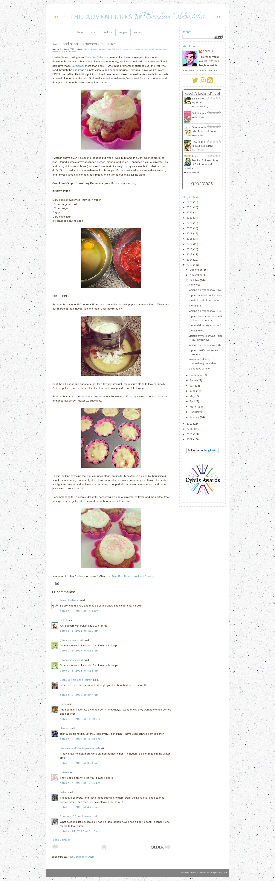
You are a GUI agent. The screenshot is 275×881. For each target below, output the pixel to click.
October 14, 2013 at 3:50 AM (80, 831)
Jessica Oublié (192, 172)
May (192, 396)
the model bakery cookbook (205, 325)
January (195, 417)
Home (80, 32)
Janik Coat (199, 135)
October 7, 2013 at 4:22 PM (79, 806)
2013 (190, 264)
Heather (64, 728)
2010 (190, 434)
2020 (190, 228)
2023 (190, 212)
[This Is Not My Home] (188, 103)
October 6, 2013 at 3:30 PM (79, 630)
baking (86, 49)
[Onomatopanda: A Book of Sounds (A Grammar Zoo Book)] (188, 134)
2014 (190, 259)
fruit (113, 49)
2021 (190, 222)
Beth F (64, 619)
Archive (108, 32)
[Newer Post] (55, 848)
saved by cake (141, 49)
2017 (190, 243)
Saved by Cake (94, 57)
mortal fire (195, 305)
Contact (138, 32)
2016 (190, 249)
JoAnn (63, 792)
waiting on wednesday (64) (205, 310)
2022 (190, 217)
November (196, 274)
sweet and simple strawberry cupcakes (84, 44)
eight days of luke (199, 368)
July (192, 385)
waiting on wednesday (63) (205, 344)
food (109, 49)
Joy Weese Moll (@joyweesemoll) (80, 748)
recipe (131, 49)
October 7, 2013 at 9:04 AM (79, 762)
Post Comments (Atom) (81, 856)
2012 (190, 423)
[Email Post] (56, 583)
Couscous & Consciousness (76, 816)
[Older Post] (160, 848)
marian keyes (122, 49)
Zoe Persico (199, 150)
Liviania (64, 772)
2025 (190, 201)
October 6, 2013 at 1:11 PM (79, 610)
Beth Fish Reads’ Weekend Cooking (133, 576)
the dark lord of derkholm (204, 300)
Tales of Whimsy (69, 600)
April (193, 401)
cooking (93, 49)
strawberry (153, 49)
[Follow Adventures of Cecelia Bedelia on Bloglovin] (202, 452)
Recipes (123, 32)
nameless (194, 284)
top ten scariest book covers (205, 295)
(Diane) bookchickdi (71, 640)
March (194, 406)
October (195, 280)
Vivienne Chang (201, 106)
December (196, 269)
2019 (190, 233)
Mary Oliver (199, 117)
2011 (190, 428)
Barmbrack (77, 65)
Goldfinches (199, 113)
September (197, 375)
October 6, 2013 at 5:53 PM (79, 650)
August (194, 380)
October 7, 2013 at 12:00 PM (80, 782)
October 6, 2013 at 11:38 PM (80, 738)
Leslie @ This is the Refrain (76, 679)
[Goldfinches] (188, 121)
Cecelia (208, 51)
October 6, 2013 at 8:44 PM (79, 694)
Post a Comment (61, 839)
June (193, 390)
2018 (190, 238)
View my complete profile (199, 71)
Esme (63, 703)
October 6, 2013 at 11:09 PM (80, 718)
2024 (190, 207)
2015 (190, 254)
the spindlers (196, 330)
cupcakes (102, 49)
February (195, 411)
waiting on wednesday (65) (205, 289)
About (93, 32)
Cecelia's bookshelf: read (202, 93)
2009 (190, 439)
